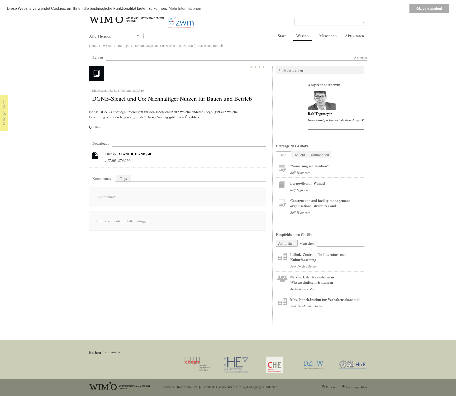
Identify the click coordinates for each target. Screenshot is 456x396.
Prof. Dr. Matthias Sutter (306, 306)
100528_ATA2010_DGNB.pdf (128, 154)
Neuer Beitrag (292, 70)
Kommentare (102, 178)
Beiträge (123, 45)
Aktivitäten (354, 35)
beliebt (300, 154)
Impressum (184, 387)
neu (283, 154)
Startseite (168, 387)
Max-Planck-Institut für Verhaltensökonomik (325, 299)
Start (282, 35)
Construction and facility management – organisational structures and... (321, 203)
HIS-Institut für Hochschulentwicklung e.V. (336, 120)
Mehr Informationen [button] (185, 8)
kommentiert (319, 154)
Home (93, 45)
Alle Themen (100, 36)
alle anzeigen (113, 352)
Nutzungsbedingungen (249, 387)
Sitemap (271, 387)
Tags (123, 178)
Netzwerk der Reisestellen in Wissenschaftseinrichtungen (312, 279)
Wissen (302, 35)
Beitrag (97, 57)
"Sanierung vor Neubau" (309, 165)
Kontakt (208, 387)
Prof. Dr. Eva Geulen (303, 266)
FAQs (197, 387)
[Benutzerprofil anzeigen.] (322, 100)
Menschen (328, 35)
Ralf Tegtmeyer (320, 113)
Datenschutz (224, 387)
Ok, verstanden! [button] (429, 8)
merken (362, 57)
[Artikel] (95, 156)
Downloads (100, 143)
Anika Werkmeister (302, 288)
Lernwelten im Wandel (307, 183)
